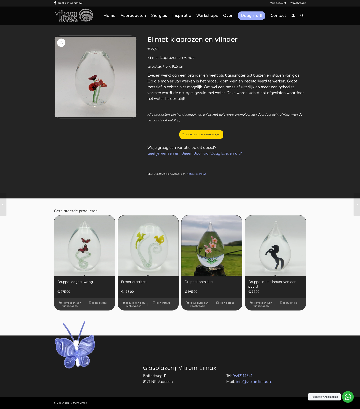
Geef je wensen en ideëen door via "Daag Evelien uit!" (195, 154)
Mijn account (278, 3)
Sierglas (201, 174)
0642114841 (242, 376)
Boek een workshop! (70, 3)
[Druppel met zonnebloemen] (357, 204)
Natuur (191, 174)
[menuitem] (278, 3)
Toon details (98, 303)
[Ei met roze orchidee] (3, 204)
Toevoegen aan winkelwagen (201, 134)
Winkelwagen (298, 3)
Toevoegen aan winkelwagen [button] (71, 304)
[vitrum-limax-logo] (74, 15)
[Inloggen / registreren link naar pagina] (293, 16)
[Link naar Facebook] (55, 3)
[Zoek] (302, 15)
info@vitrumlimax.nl (254, 382)
